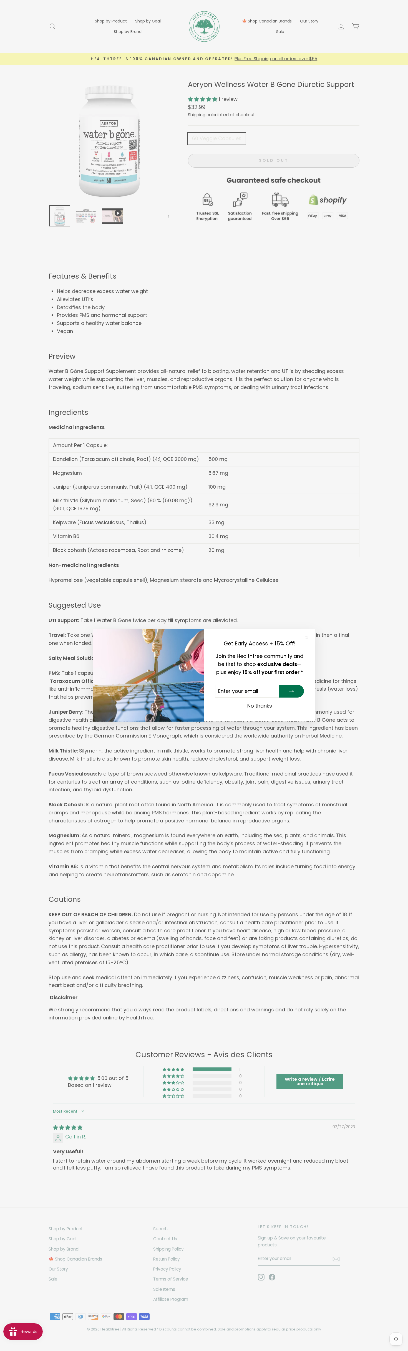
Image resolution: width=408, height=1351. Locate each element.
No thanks (259, 706)
